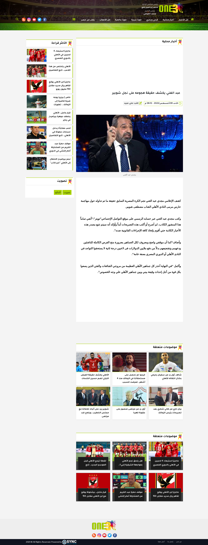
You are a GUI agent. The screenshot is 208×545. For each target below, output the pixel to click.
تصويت (67, 192)
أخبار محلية (168, 20)
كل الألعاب (105, 20)
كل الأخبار (183, 20)
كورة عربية (136, 20)
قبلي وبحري (152, 20)
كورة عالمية (120, 20)
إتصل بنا (170, 542)
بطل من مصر (88, 20)
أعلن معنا (161, 542)
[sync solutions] (69, 542)
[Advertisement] (129, 73)
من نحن (179, 542)
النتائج (58, 192)
